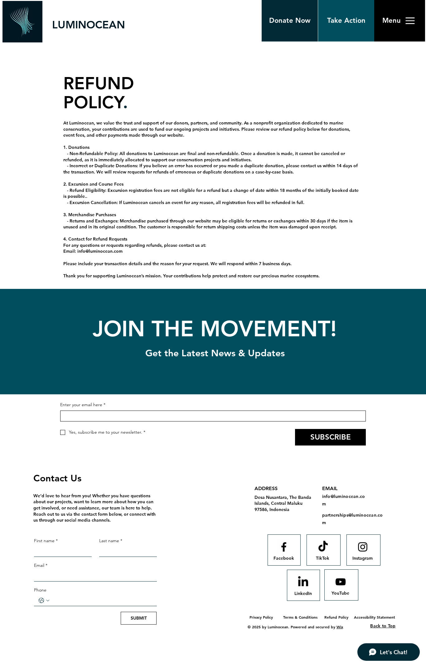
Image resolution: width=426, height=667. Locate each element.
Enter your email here (82, 404)
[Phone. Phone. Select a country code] (44, 600)
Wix (339, 626)
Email (40, 565)
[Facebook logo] (284, 547)
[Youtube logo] (340, 582)
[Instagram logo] (362, 547)
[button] (391, 20)
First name (46, 540)
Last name (110, 540)
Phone (40, 590)
